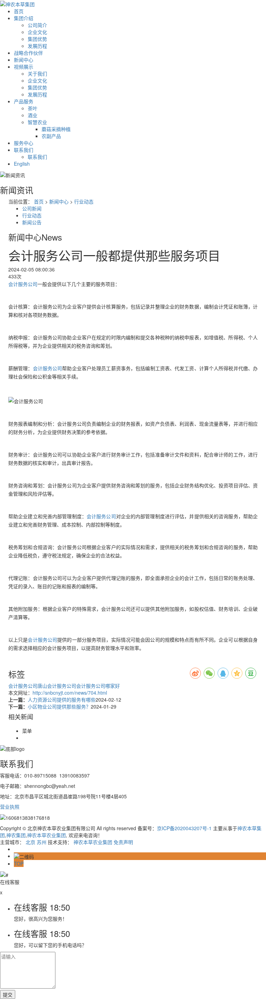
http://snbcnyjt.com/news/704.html (70, 692)
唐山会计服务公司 (56, 685)
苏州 (41, 842)
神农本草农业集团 (46, 835)
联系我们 (23, 149)
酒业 (32, 115)
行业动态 (84, 201)
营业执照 (9, 806)
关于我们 (37, 73)
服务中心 (23, 142)
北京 (30, 842)
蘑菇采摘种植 (56, 128)
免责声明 (123, 842)
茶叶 (32, 108)
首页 (19, 11)
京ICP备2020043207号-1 (184, 828)
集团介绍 (23, 18)
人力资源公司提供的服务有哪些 (62, 699)
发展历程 (37, 45)
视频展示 (23, 66)
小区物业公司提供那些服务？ (59, 706)
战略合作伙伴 (28, 52)
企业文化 (37, 31)
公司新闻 (32, 208)
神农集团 (16, 835)
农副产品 (51, 135)
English (22, 163)
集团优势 (37, 38)
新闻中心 (23, 59)
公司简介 (37, 24)
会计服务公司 (22, 283)
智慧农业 (37, 122)
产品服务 (23, 101)
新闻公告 (32, 222)
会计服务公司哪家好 (98, 685)
